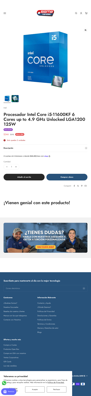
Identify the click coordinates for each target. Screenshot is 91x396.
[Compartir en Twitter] (78, 186)
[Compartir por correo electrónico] (85, 186)
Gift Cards (7, 361)
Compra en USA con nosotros (15, 353)
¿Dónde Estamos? (44, 307)
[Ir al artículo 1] (7, 99)
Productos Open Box (11, 349)
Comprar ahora (67, 177)
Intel (5, 108)
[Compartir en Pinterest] (82, 186)
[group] (45, 238)
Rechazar (56, 389)
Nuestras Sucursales (11, 307)
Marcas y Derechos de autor (47, 328)
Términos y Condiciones (46, 324)
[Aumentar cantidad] (16, 166)
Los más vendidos (10, 366)
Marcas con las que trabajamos (15, 315)
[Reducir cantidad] (7, 166)
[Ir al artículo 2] (15, 99)
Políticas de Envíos (44, 319)
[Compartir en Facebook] (74, 186)
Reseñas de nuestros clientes (14, 311)
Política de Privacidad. (55, 382)
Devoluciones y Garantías (46, 315)
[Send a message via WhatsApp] (4, 383)
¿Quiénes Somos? (10, 303)
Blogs (39, 332)
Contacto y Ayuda (44, 303)
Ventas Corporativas (11, 357)
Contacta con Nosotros (12, 319)
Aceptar (35, 389)
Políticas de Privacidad (45, 311)
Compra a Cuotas (10, 345)
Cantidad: (7, 161)
